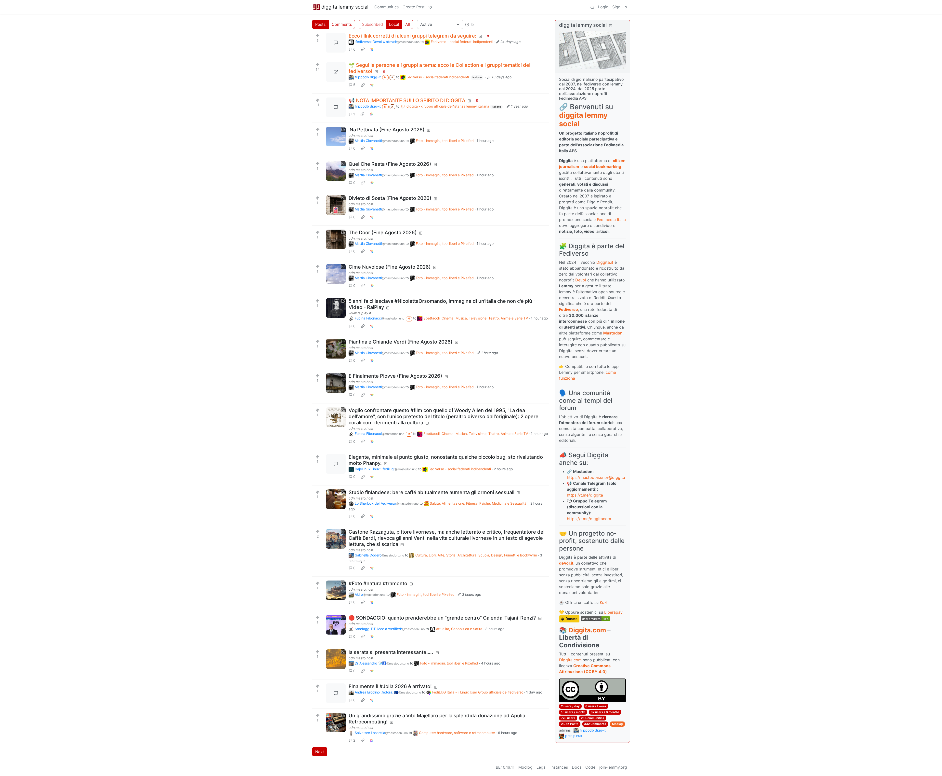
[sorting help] (467, 24)
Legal (541, 767)
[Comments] (336, 43)
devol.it (566, 563)
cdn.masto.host (361, 135)
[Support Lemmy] (430, 7)
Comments (342, 24)
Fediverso (568, 309)
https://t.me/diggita (585, 495)
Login (603, 6)
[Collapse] (611, 25)
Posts (320, 24)
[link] (363, 49)
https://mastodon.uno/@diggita (596, 477)
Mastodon (613, 333)
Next (319, 751)
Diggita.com (587, 630)
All (407, 24)
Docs (576, 767)
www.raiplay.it (360, 313)
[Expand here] (336, 136)
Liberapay (613, 612)
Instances (559, 767)
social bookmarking (602, 166)
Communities (386, 6)
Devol (580, 279)
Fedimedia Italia (611, 219)
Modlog (617, 724)
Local (394, 24)
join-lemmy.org (613, 767)
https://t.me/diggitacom (589, 518)
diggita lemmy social (344, 7)
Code (590, 767)
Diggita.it (604, 262)
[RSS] (472, 24)
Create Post (414, 6)
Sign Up (619, 6)
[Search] (592, 7)
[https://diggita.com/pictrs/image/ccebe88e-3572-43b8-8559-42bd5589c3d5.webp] (336, 72)
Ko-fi (604, 602)
